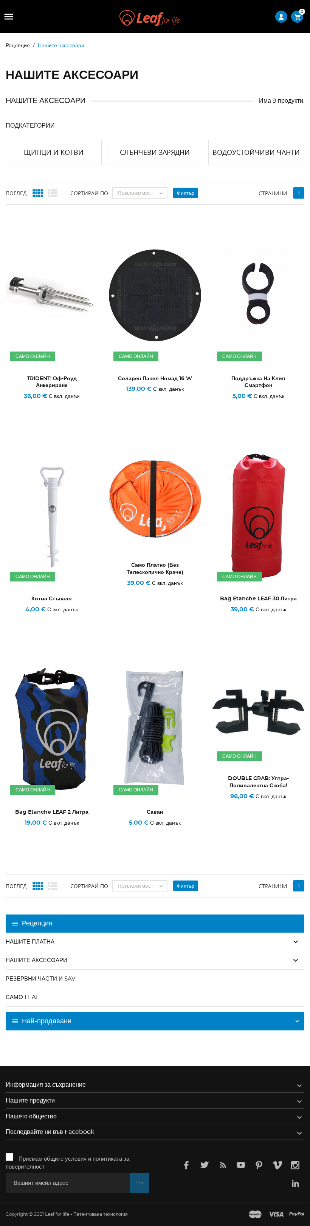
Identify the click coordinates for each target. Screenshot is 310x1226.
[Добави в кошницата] (21, 406)
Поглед (16, 193)
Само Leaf (23, 997)
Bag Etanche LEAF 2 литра (51, 812)
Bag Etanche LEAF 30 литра (258, 598)
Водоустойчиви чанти (256, 152)
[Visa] (276, 1214)
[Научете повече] (84, 406)
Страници (273, 193)
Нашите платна (30, 942)
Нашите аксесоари (36, 960)
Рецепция (37, 923)
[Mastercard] (255, 1214)
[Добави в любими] (54, 406)
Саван (155, 812)
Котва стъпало (51, 598)
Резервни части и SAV (40, 979)
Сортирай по (89, 193)
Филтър (185, 193)
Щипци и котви (54, 152)
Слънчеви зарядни (155, 152)
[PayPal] (296, 1214)
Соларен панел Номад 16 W (155, 378)
